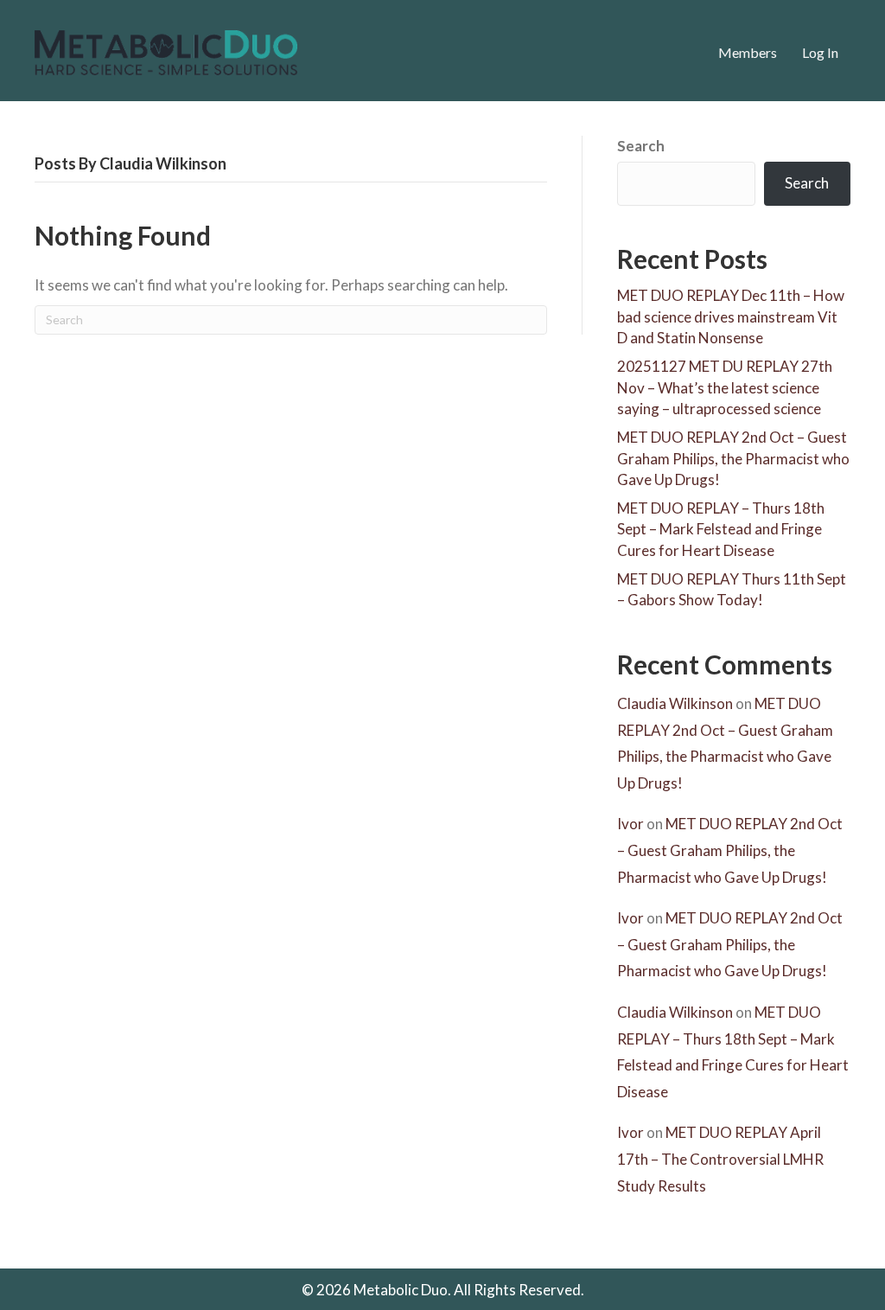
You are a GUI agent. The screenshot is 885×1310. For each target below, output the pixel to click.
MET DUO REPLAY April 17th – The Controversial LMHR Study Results (720, 1158)
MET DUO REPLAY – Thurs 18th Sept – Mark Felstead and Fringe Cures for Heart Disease (721, 529)
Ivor (630, 824)
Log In (820, 52)
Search (641, 146)
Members (747, 52)
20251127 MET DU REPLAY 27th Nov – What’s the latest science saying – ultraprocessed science (724, 387)
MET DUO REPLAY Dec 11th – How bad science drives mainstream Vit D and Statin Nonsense (730, 316)
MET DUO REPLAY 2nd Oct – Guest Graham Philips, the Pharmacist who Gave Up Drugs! (733, 458)
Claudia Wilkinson (675, 703)
